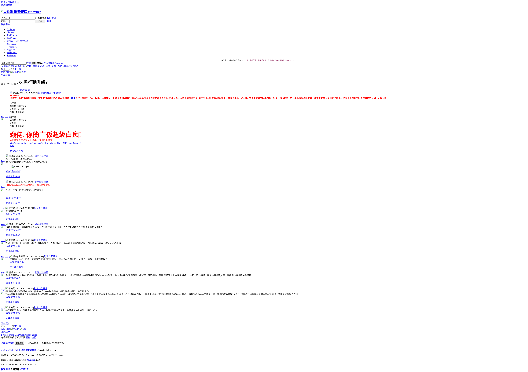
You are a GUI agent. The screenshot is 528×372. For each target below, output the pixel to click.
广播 (12, 47)
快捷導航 (5, 24)
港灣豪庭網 (38, 66)
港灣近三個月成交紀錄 (18, 41)
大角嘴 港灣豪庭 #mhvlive (13, 66)
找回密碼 (51, 18)
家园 (11, 44)
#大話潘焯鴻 (48, 63)
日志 (11, 50)
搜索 (29, 63)
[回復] (22, 72)
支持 (13, 171)
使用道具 (14, 151)
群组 (12, 35)
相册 (12, 52)
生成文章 (5, 75)
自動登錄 (42, 18)
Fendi (3, 161)
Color (5, 335)
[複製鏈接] (25, 89)
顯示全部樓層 (45, 93)
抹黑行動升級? (71, 66)
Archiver (5, 350)
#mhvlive (59, 63)
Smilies (33, 335)
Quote (22, 335)
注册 (49, 21)
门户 (11, 32)
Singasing (5, 116)
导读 (11, 38)
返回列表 (5, 72)
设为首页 (5, 2)
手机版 (12, 350)
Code (27, 335)
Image (11, 335)
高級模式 (5, 332)
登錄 (28, 337)
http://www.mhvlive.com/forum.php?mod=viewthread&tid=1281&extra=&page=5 (45, 143)
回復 (12, 145)
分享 (11, 55)
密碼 (3, 21)
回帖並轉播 (33, 342)
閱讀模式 (57, 93)
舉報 (21, 151)
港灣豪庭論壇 (29, 350)
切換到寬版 (6, 5)
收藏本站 (14, 2)
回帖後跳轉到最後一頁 (53, 342)
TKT (3, 208)
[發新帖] (14, 72)
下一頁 (17, 69)
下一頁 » (5, 323)
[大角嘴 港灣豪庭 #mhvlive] (21, 12)
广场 (11, 29)
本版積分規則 (7, 342)
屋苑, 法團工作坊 (54, 66)
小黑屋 (19, 350)
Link (17, 335)
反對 (18, 171)
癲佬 (73, 98)
